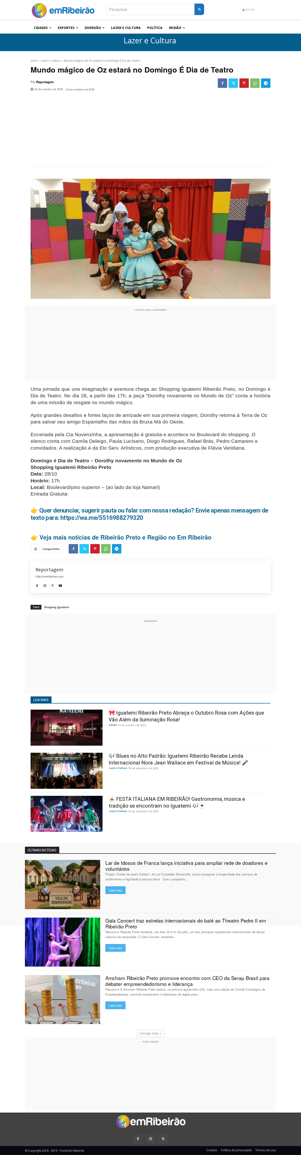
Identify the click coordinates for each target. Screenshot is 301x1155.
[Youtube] (60, 584)
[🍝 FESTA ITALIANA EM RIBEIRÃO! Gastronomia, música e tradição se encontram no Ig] (67, 814)
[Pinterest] (244, 83)
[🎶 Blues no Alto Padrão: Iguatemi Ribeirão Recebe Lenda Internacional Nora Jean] (67, 771)
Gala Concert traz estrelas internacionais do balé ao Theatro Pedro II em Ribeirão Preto (185, 923)
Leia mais (115, 890)
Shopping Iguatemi (56, 607)
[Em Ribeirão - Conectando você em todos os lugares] (63, 9)
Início (34, 61)
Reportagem (45, 82)
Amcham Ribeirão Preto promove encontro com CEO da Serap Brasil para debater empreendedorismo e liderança (187, 980)
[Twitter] (233, 83)
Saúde (113, 725)
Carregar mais (148, 1033)
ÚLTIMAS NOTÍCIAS (42, 850)
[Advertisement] (150, 132)
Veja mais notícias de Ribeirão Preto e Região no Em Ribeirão (125, 537)
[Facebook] (222, 83)
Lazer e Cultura (150, 40)
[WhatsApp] (255, 83)
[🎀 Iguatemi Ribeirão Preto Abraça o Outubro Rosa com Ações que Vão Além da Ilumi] (67, 728)
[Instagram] (44, 584)
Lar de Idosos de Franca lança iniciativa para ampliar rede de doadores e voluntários (186, 865)
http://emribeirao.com (49, 576)
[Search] (199, 9)
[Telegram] (265, 83)
